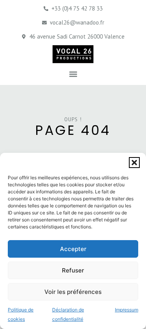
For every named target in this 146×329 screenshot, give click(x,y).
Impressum (126, 310)
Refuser (73, 270)
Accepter (73, 249)
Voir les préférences (73, 291)
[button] (134, 162)
